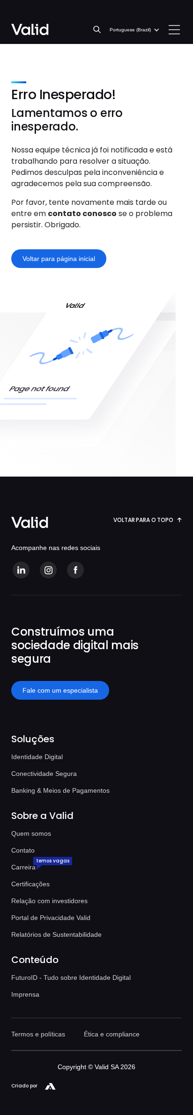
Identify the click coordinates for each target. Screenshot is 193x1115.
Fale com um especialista (60, 690)
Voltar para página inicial (58, 258)
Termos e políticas (38, 1034)
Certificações (30, 884)
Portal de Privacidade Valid (50, 917)
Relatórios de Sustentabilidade (56, 934)
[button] (135, 30)
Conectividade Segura (44, 773)
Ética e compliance (112, 1034)
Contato (23, 850)
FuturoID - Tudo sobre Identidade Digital (71, 977)
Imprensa (25, 994)
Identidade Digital (37, 756)
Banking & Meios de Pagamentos (60, 790)
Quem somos (31, 833)
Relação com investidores (49, 901)
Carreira (23, 867)
